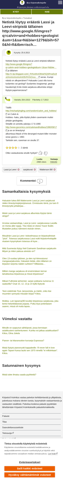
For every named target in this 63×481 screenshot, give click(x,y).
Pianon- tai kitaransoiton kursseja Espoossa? (23, 340)
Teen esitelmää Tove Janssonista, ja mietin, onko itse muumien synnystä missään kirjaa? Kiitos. (26, 292)
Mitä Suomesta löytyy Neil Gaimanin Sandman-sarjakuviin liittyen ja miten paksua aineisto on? (29, 249)
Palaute (5, 416)
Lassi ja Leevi (10, 169)
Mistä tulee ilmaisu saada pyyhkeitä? (19, 374)
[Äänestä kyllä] (40, 153)
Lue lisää (52, 454)
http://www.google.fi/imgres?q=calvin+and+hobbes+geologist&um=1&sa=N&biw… (31, 66)
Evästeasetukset (29, 462)
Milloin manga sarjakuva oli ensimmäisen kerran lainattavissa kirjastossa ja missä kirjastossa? (24, 272)
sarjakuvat (28, 169)
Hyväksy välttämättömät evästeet (29, 474)
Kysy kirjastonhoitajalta (11, 18)
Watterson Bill (46, 169)
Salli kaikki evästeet (29, 468)
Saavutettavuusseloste (12, 427)
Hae (47, 11)
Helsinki (53, 162)
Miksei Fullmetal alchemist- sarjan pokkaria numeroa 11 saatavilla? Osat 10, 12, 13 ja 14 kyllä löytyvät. (28, 282)
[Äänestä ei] (45, 153)
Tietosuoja (7, 433)
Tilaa (4, 421)
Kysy (16, 11)
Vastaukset (27, 18)
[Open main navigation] (60, 2)
